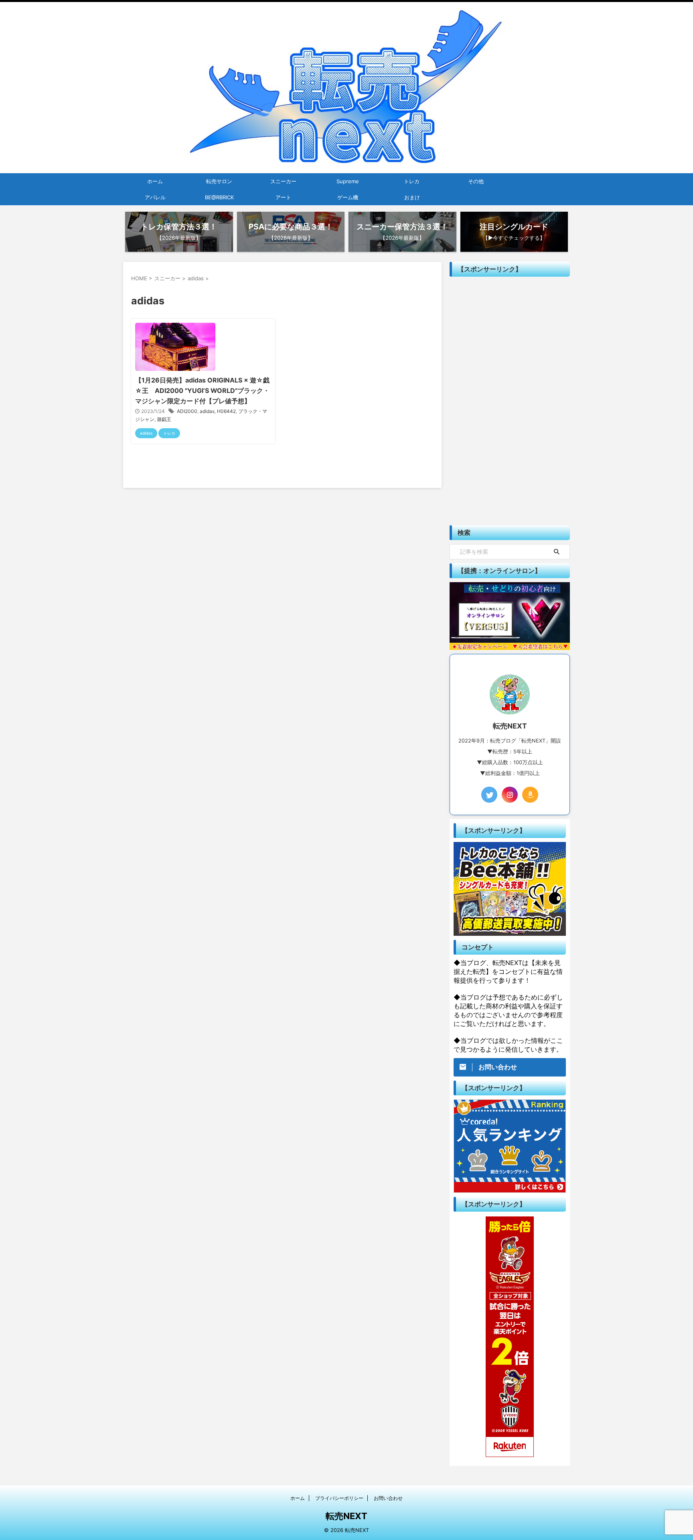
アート (283, 197)
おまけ (412, 197)
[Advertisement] (510, 401)
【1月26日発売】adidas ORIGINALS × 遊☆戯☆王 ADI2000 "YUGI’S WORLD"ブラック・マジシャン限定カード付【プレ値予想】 (202, 390)
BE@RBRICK (219, 197)
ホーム (155, 181)
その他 (476, 181)
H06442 (226, 411)
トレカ (411, 181)
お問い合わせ (388, 1498)
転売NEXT (346, 1516)
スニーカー (283, 181)
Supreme (347, 181)
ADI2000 (187, 411)
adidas (207, 411)
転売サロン (219, 181)
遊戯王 (164, 419)
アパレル (155, 197)
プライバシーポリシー (339, 1498)
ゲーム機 (347, 197)
